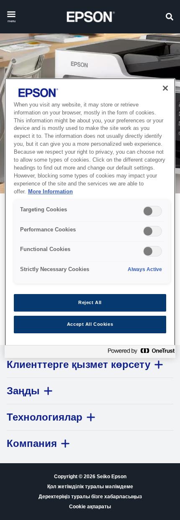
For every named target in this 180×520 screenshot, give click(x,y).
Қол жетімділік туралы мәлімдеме (90, 487)
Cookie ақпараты (90, 507)
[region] (90, 218)
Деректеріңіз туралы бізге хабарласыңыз (90, 497)
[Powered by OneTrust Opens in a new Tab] (139, 353)
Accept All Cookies (90, 324)
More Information (50, 192)
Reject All (90, 302)
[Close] (165, 88)
